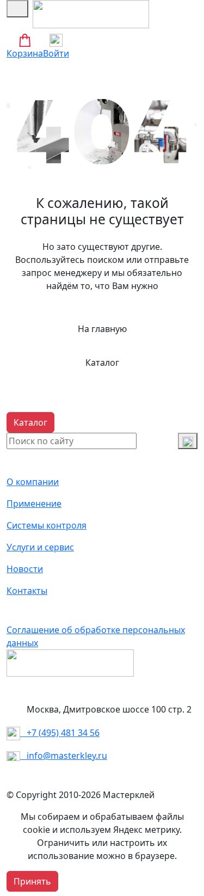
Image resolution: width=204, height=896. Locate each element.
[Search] (187, 441)
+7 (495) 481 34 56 (60, 733)
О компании (33, 482)
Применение (34, 504)
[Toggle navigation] (17, 8)
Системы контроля (46, 525)
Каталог (102, 363)
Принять (32, 881)
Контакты (27, 591)
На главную (102, 329)
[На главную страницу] (91, 13)
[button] (30, 422)
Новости (25, 569)
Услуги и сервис (40, 547)
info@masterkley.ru (63, 756)
